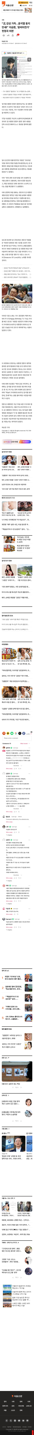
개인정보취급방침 (17, 1427)
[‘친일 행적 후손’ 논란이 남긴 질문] (28, 1102)
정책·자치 (5, 1406)
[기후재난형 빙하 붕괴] (28, 1113)
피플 (5, 1410)
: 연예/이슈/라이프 (9, 1243)
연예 (21, 1410)
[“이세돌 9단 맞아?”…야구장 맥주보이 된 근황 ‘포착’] (28, 1271)
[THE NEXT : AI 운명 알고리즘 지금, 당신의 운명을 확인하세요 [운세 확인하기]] (17, 441)
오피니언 (4, 1095)
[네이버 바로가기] (23, 1420)
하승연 (3, 41)
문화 (13, 1406)
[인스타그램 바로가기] (19, 1420)
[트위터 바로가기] (10, 1420)
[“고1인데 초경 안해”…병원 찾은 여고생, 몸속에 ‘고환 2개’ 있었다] (28, 1250)
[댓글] (17, 35)
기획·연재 (4, 1129)
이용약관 (9, 1427)
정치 (5, 1401)
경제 (21, 1401)
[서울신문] (8, 3)
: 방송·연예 (7, 1198)
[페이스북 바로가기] (6, 1420)
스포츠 (13, 1410)
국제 (28, 1401)
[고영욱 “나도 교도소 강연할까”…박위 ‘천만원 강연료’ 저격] (28, 1260)
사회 (3, 20)
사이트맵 (24, 1427)
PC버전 (29, 1427)
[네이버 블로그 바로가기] (27, 1420)
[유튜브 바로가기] (15, 1420)
